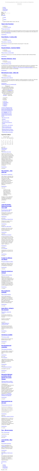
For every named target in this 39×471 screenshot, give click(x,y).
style (11, 113)
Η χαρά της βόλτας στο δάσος (6, 258)
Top (1, 463)
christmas (3, 107)
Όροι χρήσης (5, 9)
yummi (2, 116)
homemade (9, 111)
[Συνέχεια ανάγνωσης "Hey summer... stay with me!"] (6, 174)
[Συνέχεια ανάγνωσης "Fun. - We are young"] (5, 432)
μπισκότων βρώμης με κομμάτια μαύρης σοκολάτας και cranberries (6, 394)
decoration (10, 107)
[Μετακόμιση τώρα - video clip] (7, 77)
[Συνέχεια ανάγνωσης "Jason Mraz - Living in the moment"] (7, 313)
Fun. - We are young (7, 430)
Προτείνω (9, 27)
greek (5, 109)
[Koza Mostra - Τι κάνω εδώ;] (6, 41)
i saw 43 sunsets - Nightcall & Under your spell (6, 206)
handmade (8, 109)
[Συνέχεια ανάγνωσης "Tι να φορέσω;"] (4, 357)
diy (11, 108)
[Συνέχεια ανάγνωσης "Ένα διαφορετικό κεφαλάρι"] (6, 349)
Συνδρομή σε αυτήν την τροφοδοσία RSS (8, 84)
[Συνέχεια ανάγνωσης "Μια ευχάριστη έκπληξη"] (6, 294)
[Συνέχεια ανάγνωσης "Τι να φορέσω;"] (4, 248)
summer (3, 114)
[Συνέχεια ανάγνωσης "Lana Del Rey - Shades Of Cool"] (7, 219)
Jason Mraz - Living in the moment (7, 309)
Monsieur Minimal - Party (8, 58)
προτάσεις (5, 95)
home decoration (4, 111)
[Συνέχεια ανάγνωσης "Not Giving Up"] (4, 148)
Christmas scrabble (6, 334)
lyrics (2, 112)
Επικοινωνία (5, 10)
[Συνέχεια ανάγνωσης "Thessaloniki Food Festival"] (6, 366)
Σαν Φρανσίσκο (8, 32)
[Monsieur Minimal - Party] (6, 63)
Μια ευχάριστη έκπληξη (5, 291)
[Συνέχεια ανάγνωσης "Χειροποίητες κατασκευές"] (6, 234)
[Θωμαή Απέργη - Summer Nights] (7, 52)
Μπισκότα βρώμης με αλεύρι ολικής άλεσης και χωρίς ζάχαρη (6, 377)
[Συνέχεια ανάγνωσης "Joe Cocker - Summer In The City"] (7, 416)
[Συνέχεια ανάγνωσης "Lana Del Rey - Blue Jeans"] (6, 443)
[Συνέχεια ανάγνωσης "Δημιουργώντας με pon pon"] (6, 405)
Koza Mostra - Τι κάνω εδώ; (9, 37)
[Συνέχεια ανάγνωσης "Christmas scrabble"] (5, 336)
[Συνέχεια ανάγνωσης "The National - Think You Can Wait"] (7, 453)
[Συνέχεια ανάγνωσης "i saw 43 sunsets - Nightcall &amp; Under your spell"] (7, 210)
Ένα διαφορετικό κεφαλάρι (6, 346)
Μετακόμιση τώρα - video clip (9, 72)
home (12, 109)
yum (11, 114)
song (5, 113)
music (5, 112)
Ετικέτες (4, 19)
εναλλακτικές (3, 446)
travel (9, 114)
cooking (6, 107)
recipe (2, 113)
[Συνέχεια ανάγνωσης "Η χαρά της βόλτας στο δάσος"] (7, 261)
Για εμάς (4, 8)
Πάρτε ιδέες (10, 90)
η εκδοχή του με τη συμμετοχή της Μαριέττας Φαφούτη (23, 67)
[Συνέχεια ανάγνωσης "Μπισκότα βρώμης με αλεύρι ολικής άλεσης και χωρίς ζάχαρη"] (7, 382)
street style (8, 113)
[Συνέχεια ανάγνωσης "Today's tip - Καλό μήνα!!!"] (6, 226)
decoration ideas (4, 108)
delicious (9, 108)
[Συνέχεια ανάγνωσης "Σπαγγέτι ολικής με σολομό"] (6, 274)
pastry (8, 112)
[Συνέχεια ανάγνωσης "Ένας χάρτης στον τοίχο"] (6, 151)
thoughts (6, 114)
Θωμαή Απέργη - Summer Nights (10, 48)
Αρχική (4, 7)
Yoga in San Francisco (7, 24)
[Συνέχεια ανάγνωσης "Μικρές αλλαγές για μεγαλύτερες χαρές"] (7, 324)
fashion (2, 109)
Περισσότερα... (4, 34)
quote (11, 112)
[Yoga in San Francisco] (5, 28)
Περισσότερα (19, 5)
